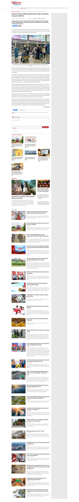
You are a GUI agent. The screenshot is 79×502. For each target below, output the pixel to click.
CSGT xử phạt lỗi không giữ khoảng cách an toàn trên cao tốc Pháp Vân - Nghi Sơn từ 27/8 (38, 373)
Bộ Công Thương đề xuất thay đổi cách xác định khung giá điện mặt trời (38, 386)
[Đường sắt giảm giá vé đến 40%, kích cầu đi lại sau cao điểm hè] (17, 139)
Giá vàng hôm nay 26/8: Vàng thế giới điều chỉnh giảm (37, 319)
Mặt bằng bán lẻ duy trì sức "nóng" (35, 431)
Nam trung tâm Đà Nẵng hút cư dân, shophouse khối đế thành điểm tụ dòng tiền (37, 235)
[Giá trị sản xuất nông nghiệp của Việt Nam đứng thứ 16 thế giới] (17, 152)
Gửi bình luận (45, 127)
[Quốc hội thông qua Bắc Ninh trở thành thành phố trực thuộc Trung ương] (43, 184)
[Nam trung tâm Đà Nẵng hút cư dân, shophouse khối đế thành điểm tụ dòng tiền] (19, 238)
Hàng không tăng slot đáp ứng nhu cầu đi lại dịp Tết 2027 (30, 158)
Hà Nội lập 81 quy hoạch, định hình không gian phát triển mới (38, 443)
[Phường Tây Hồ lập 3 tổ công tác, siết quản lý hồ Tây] (19, 333)
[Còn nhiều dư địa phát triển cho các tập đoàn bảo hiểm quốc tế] (30, 139)
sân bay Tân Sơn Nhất (18, 112)
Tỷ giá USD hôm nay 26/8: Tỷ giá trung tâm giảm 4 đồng (37, 295)
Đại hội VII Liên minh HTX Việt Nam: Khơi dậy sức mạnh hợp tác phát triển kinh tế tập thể (38, 246)
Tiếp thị (28, 214)
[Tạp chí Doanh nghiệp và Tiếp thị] (16, 3)
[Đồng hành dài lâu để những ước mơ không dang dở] (19, 310)
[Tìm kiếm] (65, 8)
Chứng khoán (39, 11)
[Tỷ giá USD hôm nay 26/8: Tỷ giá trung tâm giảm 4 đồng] (19, 298)
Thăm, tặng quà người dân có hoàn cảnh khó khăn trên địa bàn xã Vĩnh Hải (38, 344)
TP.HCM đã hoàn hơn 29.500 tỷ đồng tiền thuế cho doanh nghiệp (37, 284)
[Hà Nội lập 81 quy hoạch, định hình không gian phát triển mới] (19, 446)
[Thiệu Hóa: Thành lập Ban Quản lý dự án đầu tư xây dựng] (19, 275)
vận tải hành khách (32, 112)
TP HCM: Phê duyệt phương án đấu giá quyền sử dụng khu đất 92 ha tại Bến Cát (38, 397)
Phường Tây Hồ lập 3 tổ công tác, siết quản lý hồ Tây (38, 330)
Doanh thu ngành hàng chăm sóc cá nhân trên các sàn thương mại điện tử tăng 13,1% (43, 159)
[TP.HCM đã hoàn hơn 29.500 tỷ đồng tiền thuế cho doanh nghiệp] (19, 287)
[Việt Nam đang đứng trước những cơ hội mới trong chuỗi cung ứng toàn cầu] (19, 363)
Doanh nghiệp (29, 309)
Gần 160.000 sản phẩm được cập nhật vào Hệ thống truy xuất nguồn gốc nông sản (17, 173)
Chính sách (44, 11)
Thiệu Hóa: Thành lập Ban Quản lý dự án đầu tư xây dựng (38, 272)
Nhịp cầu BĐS (29, 432)
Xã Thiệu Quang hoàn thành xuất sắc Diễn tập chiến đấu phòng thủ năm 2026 (37, 259)
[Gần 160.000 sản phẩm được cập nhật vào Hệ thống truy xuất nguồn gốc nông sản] (17, 166)
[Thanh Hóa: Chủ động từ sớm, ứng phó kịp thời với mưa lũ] (24, 187)
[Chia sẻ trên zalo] (22, 110)
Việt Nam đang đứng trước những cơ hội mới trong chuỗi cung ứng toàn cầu (38, 360)
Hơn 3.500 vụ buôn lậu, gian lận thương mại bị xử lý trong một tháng (38, 454)
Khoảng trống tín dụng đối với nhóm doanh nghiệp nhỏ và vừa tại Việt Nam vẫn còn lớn (37, 490)
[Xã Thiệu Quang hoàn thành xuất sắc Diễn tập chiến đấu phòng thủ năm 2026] (19, 262)
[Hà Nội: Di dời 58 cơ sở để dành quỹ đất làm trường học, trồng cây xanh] (19, 423)
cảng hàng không (25, 112)
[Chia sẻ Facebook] (14, 26)
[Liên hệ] (24, 110)
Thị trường (28, 321)
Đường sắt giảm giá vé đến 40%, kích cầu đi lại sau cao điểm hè (17, 146)
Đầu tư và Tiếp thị (16, 11)
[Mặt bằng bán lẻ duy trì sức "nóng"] (19, 434)
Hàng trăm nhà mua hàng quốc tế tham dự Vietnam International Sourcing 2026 (37, 212)
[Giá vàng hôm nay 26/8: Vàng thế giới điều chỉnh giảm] (19, 322)
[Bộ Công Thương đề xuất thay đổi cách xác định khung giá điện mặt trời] (19, 389)
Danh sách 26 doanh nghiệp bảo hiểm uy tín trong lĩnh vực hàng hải (38, 409)
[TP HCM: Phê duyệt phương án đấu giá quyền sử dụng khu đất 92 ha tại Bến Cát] (19, 400)
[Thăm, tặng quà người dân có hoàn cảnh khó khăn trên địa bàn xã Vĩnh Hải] (19, 347)
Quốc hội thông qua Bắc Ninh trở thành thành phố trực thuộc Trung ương (43, 190)
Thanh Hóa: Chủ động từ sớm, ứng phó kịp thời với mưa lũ (23, 197)
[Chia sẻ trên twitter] (20, 110)
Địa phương (28, 261)
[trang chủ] (12, 8)
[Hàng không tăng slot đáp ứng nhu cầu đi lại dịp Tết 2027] (30, 152)
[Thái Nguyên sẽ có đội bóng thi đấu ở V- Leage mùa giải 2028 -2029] (19, 482)
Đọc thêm (14, 209)
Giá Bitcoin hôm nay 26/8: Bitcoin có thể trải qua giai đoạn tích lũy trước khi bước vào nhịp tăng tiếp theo (38, 467)
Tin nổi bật (14, 178)
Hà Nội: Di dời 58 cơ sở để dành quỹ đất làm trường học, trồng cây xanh (37, 420)
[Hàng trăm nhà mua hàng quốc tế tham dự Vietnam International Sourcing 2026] (19, 215)
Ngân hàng (34, 11)
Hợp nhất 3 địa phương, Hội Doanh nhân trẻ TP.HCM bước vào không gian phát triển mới (43, 203)
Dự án (27, 237)
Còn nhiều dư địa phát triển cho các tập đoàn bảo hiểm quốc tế (30, 146)
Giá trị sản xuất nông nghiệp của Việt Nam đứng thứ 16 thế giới (17, 158)
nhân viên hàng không (39, 112)
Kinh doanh (23, 11)
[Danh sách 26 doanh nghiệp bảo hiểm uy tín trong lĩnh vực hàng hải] (19, 411)
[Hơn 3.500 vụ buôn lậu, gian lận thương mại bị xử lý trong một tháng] (19, 457)
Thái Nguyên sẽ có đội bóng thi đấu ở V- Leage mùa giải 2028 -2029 (37, 479)
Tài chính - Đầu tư (29, 11)
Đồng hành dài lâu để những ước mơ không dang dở (37, 307)
